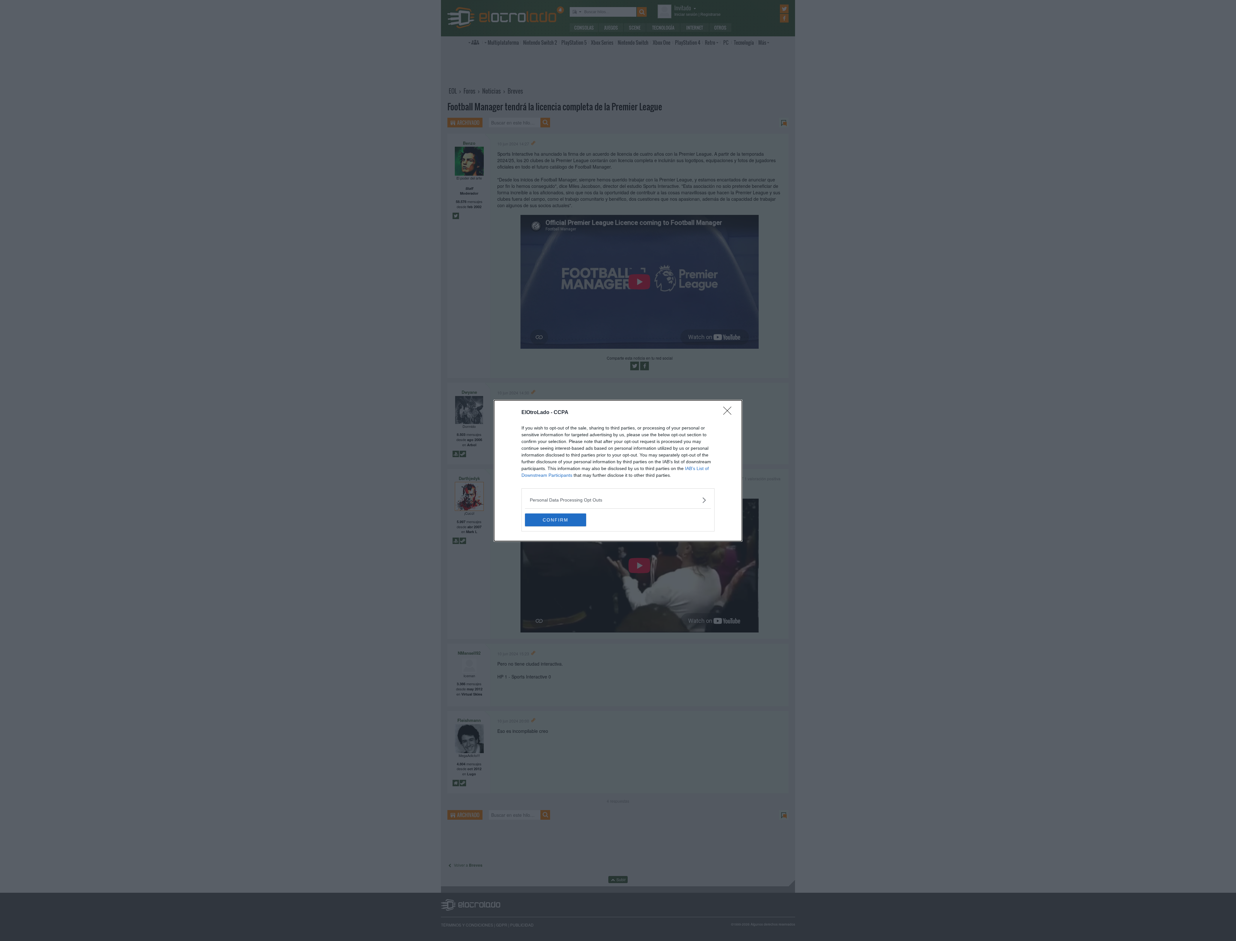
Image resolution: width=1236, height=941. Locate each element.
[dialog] (618, 470)
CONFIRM (555, 519)
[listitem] (618, 500)
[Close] (729, 413)
